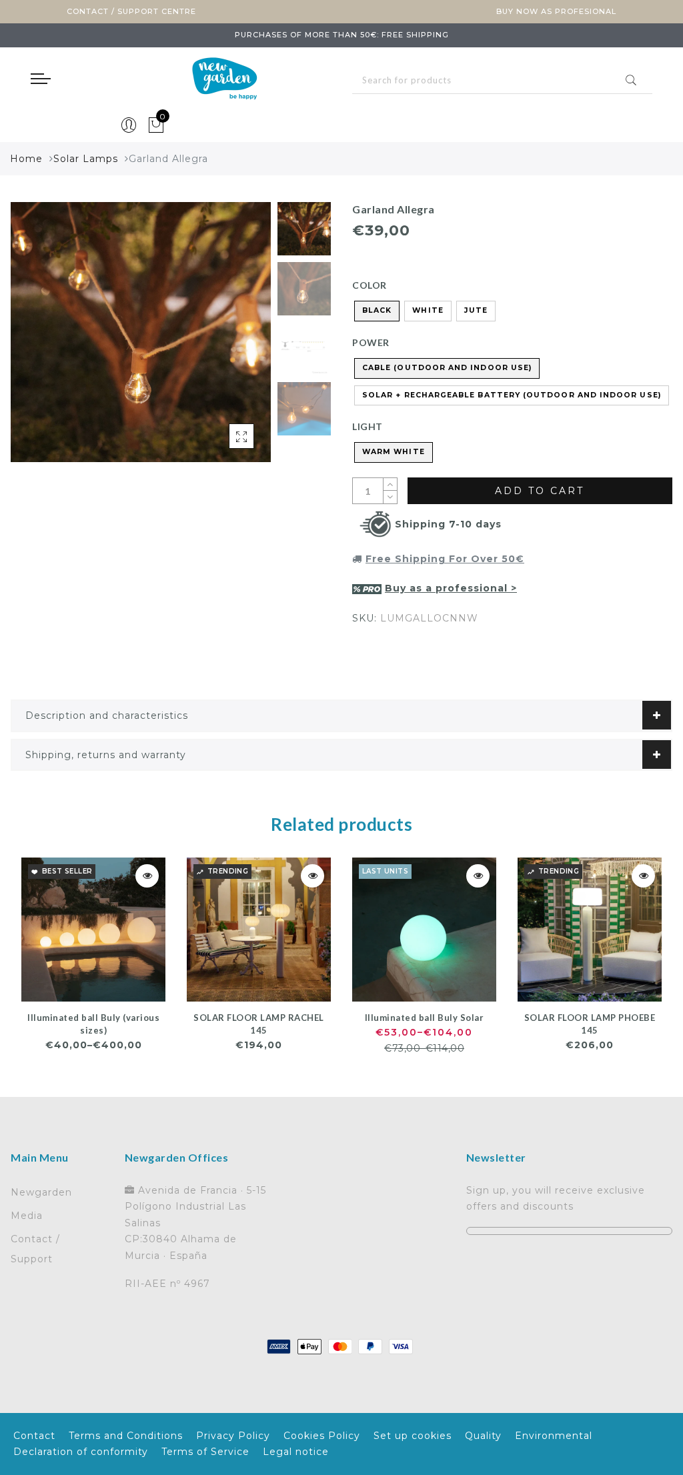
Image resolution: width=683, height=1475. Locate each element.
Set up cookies (413, 1436)
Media (27, 1216)
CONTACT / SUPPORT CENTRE (131, 11)
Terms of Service (205, 1452)
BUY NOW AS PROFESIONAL (556, 11)
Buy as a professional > (451, 588)
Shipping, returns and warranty (105, 755)
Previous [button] (35, 339)
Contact (34, 1436)
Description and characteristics (106, 715)
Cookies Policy (321, 1436)
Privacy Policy (233, 1436)
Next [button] (229, 339)
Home (26, 159)
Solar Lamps (85, 159)
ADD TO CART (539, 491)
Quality (483, 1436)
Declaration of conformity (80, 1452)
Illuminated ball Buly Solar (424, 1017)
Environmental (553, 1436)
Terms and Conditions (126, 1436)
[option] (141, 332)
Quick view (147, 876)
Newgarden (41, 1192)
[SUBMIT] (502, 80)
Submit (631, 80)
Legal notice (296, 1452)
